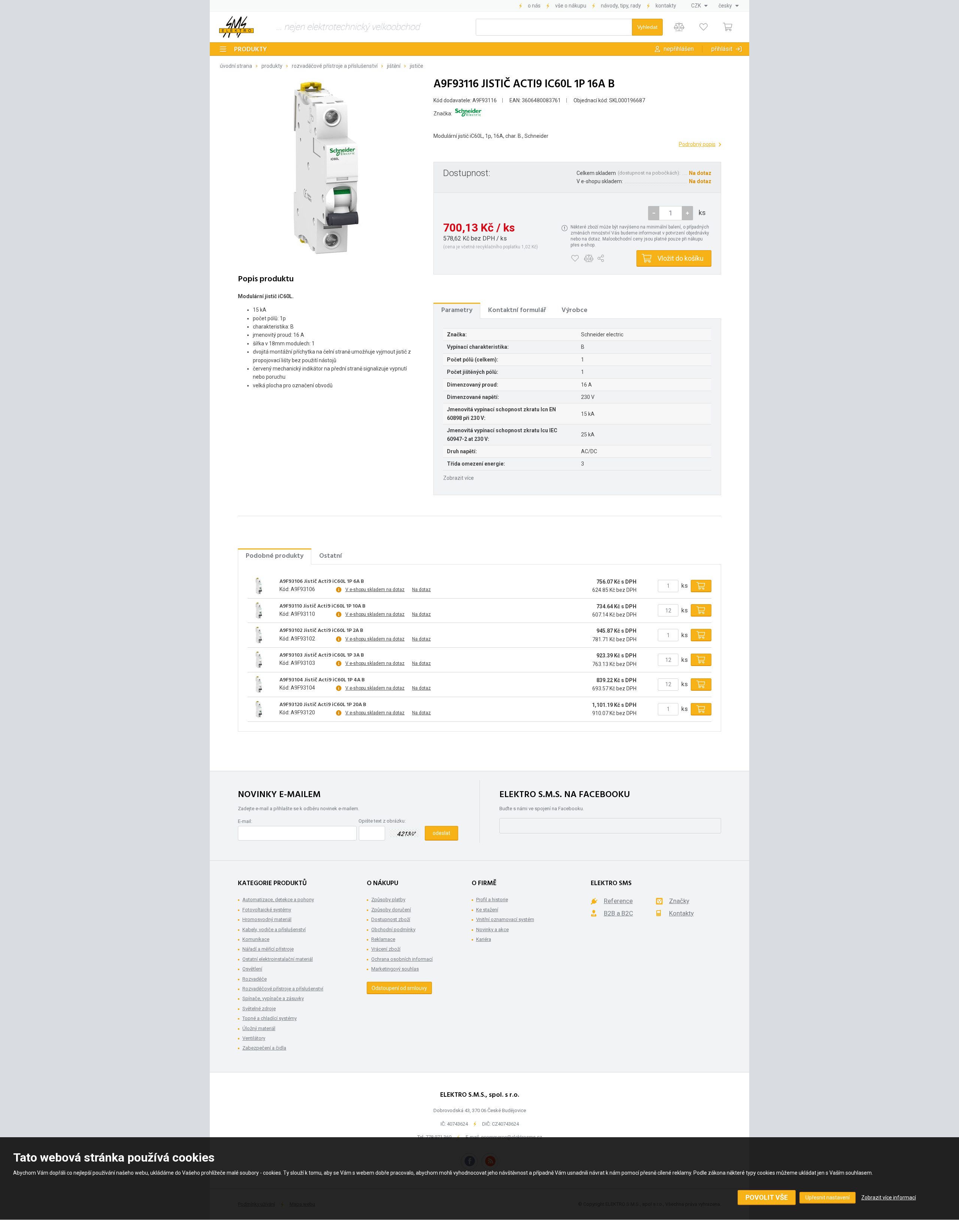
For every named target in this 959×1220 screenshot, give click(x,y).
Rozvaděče (254, 979)
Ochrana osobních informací (402, 959)
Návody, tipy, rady (621, 6)
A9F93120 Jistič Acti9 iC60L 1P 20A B (322, 705)
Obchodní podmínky (393, 929)
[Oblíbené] (703, 27)
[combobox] (699, 5)
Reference (618, 901)
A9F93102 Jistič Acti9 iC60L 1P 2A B (321, 630)
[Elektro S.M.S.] (236, 27)
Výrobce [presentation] (574, 310)
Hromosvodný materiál (266, 919)
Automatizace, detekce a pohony (278, 899)
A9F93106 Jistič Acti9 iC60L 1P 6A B (321, 581)
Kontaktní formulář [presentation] (517, 310)
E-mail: (245, 821)
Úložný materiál (258, 1028)
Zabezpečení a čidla (264, 1048)
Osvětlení (252, 969)
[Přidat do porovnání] (589, 258)
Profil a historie (492, 899)
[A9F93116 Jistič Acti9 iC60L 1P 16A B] (326, 168)
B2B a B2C (618, 913)
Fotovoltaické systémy (266, 909)
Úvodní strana (236, 66)
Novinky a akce (492, 929)
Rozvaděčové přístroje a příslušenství (335, 66)
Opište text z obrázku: (382, 821)
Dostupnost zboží (390, 919)
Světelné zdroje (259, 1008)
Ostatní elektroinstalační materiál (277, 959)
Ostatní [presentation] (330, 556)
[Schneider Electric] (468, 114)
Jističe (416, 66)
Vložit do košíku (680, 258)
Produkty (250, 49)
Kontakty (666, 6)
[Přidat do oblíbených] (575, 258)
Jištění (393, 66)
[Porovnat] (679, 27)
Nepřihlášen (679, 48)
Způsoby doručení (391, 909)
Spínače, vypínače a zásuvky (273, 998)
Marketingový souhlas (395, 969)
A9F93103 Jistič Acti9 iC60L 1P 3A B (321, 655)
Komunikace (255, 939)
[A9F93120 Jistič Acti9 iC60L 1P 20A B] (259, 709)
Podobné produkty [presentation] (274, 556)
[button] (687, 213)
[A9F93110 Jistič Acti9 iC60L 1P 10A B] (259, 610)
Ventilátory (253, 1038)
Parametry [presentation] (456, 310)
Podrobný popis (697, 144)
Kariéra (483, 939)
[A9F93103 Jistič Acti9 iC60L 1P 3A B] (259, 660)
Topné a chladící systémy (269, 1018)
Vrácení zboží (385, 949)
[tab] (456, 310)
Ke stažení (487, 909)
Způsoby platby (388, 899)
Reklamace (383, 939)
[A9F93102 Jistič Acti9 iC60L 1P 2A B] (259, 635)
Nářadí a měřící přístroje (268, 949)
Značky (679, 901)
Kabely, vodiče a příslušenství (274, 929)
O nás (534, 6)
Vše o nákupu (570, 6)
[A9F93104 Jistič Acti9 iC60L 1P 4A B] (259, 684)
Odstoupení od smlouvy (399, 988)
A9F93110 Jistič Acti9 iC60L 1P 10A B (322, 606)
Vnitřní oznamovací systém (505, 919)
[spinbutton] (670, 213)
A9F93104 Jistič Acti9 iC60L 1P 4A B (322, 680)
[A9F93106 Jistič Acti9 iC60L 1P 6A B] (259, 586)
